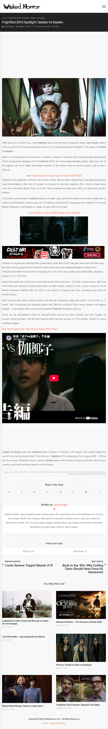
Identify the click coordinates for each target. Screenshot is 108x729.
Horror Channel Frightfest (79, 472)
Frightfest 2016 (36, 472)
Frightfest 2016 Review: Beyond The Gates (78, 705)
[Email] (86, 492)
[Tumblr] (73, 492)
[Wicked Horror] (21, 6)
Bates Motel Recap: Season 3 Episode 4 (22, 706)
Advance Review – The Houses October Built (79, 622)
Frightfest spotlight (52, 472)
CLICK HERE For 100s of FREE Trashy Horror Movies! (54, 213)
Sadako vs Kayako (75, 474)
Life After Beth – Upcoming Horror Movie (23, 636)
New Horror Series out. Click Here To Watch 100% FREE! (54, 175)
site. (47, 456)
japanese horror (98, 472)
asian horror (14, 472)
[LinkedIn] (47, 492)
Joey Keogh (9, 26)
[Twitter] (8, 492)
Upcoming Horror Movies (95, 474)
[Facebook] (21, 492)
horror (64, 472)
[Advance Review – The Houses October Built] (81, 605)
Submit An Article (57, 723)
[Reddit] (60, 492)
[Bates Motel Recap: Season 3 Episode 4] (27, 689)
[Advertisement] (54, 52)
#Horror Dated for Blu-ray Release (74, 665)
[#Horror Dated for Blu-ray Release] (81, 648)
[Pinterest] (34, 492)
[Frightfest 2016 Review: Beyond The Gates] (81, 688)
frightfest (24, 472)
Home (4, 18)
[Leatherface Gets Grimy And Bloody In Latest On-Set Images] (27, 604)
